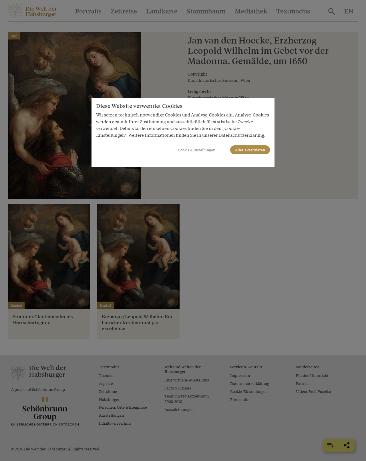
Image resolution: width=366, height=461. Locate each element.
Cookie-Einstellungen (196, 150)
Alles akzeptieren (250, 150)
